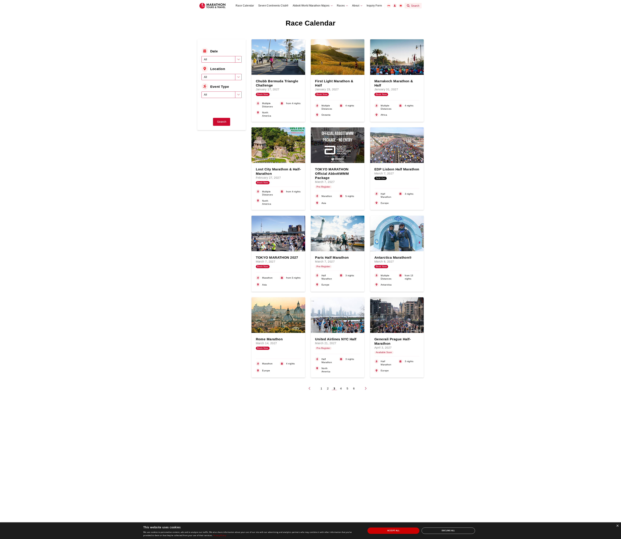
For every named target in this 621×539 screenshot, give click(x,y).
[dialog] (310, 530)
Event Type (219, 86)
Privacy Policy (219, 535)
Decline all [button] (448, 530)
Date (214, 51)
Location (217, 69)
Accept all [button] (393, 530)
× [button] (617, 526)
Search (221, 121)
